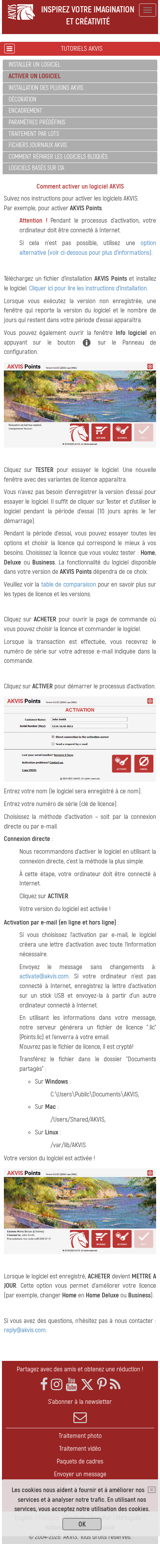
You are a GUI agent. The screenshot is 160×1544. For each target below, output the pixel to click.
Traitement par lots (34, 134)
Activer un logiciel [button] (35, 76)
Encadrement (25, 111)
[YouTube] (71, 1384)
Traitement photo (80, 1436)
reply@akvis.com (25, 1330)
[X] (87, 1384)
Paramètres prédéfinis (37, 122)
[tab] (80, 65)
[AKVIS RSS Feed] (115, 1384)
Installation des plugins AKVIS (46, 88)
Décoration (23, 99)
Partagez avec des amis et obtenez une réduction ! (80, 1369)
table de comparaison (68, 584)
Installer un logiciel (34, 65)
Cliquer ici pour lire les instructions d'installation (88, 288)
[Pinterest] (102, 1384)
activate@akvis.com (44, 976)
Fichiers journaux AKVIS (38, 145)
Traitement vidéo (80, 1448)
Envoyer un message (80, 1474)
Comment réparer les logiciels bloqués (58, 157)
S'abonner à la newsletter (80, 1402)
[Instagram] (57, 1384)
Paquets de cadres (80, 1461)
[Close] (152, 1490)
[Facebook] (44, 1384)
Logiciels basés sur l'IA (36, 168)
